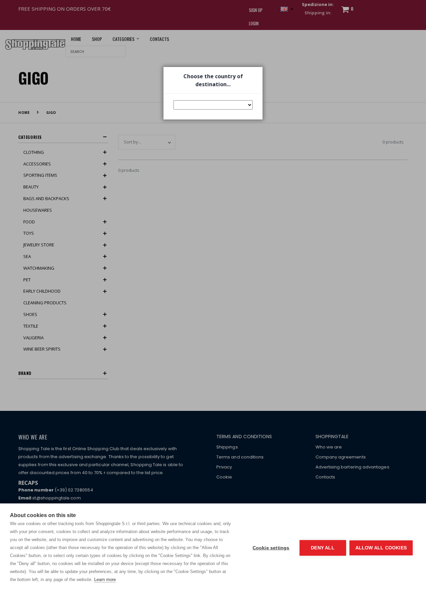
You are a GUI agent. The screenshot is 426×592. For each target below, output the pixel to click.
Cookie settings (271, 547)
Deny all (322, 547)
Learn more (105, 579)
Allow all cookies (381, 547)
